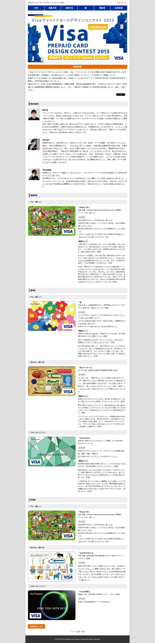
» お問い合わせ (121, 3)
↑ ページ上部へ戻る (77, 631)
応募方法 (69, 8)
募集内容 (52, 8)
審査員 (102, 8)
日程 (36, 8)
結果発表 (119, 8)
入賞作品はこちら (36, 626)
